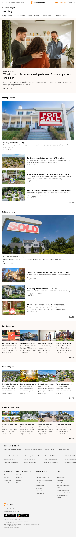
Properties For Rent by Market (33, 449)
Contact (18, 480)
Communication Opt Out (64, 493)
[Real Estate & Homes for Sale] (38, 2)
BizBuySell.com (40, 491)
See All (71, 203)
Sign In (56, 2)
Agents (13, 2)
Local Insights (47, 15)
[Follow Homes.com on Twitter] (7, 508)
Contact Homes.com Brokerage (11, 527)
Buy (3, 2)
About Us (19, 475)
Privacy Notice (61, 477)
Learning (6, 477)
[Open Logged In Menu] (71, 2)
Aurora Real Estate (9, 459)
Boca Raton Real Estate (11, 462)
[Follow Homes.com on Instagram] (10, 508)
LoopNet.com (40, 485)
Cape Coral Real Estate (51, 462)
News (22, 2)
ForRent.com (40, 493)
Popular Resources (63, 449)
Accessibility (60, 480)
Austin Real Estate (29, 459)
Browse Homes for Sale (11, 456)
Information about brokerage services (16, 524)
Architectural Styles (61, 15)
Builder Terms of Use (63, 490)
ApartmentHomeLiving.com (44, 480)
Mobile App (7, 480)
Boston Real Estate (30, 462)
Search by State (49, 449)
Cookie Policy (61, 483)
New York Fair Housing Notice (11, 522)
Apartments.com (41, 475)
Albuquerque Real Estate (31, 456)
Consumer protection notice (32, 524)
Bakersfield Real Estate (51, 459)
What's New (7, 483)
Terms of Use (61, 475)
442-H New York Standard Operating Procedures (16, 521)
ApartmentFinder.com (42, 477)
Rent (9, 2)
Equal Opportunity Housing (62, 496)
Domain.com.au (40, 483)
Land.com (39, 488)
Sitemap (18, 483)
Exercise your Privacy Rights (63, 486)
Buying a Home (6, 15)
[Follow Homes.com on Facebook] (4, 508)
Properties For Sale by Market (12, 449)
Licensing (12, 519)
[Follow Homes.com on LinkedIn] (13, 508)
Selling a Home (20, 15)
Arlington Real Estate (50, 456)
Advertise (63, 2)
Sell (6, 2)
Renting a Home (33, 15)
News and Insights (8, 8)
